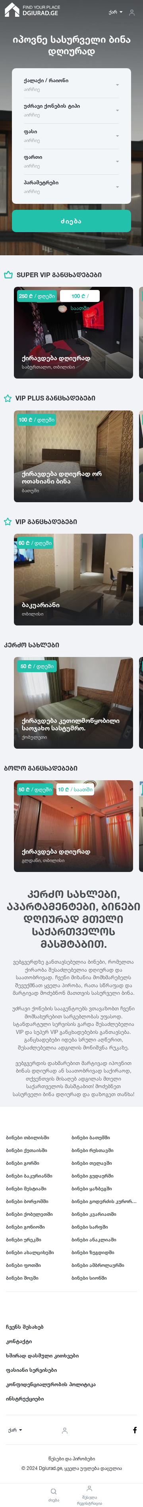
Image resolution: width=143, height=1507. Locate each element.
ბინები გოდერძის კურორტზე (104, 1201)
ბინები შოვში (22, 1278)
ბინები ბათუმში (91, 1137)
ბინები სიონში (89, 1278)
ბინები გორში (22, 1163)
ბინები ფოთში (23, 1265)
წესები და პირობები (71, 1459)
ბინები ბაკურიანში (29, 1176)
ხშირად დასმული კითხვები (42, 1355)
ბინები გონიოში (25, 1227)
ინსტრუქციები (25, 1398)
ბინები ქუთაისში (26, 1150)
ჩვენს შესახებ (25, 1327)
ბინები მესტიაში (26, 1188)
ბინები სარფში (90, 1227)
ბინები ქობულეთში (29, 1214)
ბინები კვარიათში (94, 1214)
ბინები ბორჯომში (27, 1201)
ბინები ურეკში (23, 1240)
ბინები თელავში (92, 1163)
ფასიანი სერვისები (31, 1370)
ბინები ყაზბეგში (92, 1188)
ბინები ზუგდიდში (93, 1252)
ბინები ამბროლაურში (98, 1265)
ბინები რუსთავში (93, 1150)
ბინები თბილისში (27, 1137)
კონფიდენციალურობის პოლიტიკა (51, 1384)
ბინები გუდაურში (93, 1176)
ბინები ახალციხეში (30, 1252)
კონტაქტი (19, 1341)
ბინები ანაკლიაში (94, 1240)
